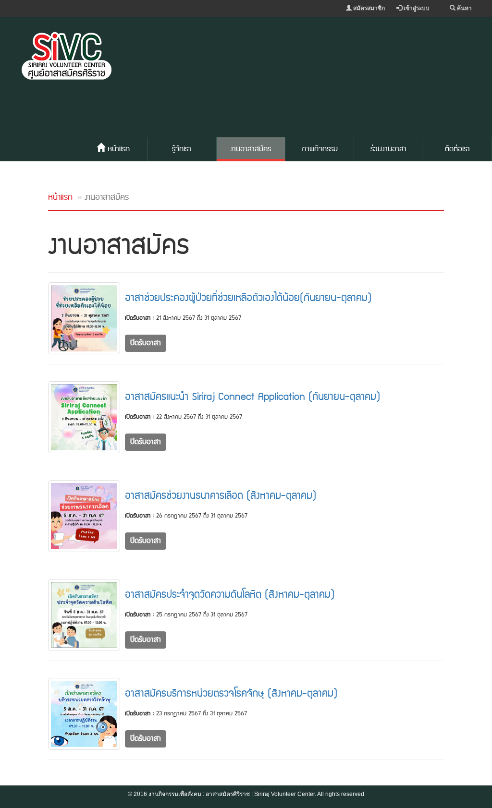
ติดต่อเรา (457, 149)
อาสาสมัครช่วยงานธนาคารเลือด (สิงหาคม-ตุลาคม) (220, 496)
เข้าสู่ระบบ (416, 8)
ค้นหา (463, 8)
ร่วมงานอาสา (388, 149)
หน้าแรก (117, 149)
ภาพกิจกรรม (320, 149)
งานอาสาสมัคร (250, 149)
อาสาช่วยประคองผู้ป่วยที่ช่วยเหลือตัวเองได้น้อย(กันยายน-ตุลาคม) (248, 298)
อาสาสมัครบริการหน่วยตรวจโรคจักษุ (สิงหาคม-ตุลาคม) (231, 693)
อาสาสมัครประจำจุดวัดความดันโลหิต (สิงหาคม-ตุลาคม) (229, 594)
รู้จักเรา (181, 149)
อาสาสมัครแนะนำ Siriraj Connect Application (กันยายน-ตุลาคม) (252, 397)
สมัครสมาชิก (368, 8)
